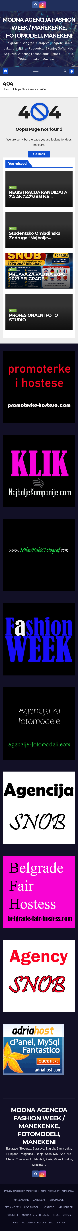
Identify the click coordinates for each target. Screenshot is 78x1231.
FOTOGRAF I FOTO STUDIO (37, 1222)
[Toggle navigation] (36, 71)
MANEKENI (38, 1199)
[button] (65, 71)
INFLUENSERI (65, 1207)
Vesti (15, 1222)
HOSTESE (48, 1207)
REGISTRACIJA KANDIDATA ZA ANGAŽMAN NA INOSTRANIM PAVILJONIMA (38, 197)
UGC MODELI (31, 1207)
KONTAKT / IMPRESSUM (35, 1215)
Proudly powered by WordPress (21, 1190)
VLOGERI (12, 1215)
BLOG (12, 188)
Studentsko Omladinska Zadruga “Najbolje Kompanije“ (34, 238)
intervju (67, 1215)
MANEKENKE (21, 1199)
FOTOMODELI (56, 1199)
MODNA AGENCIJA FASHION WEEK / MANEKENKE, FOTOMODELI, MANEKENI (39, 27)
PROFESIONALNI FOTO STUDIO (33, 317)
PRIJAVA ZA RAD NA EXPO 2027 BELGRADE (37, 276)
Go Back (39, 154)
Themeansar (66, 1190)
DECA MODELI (13, 1207)
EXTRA (61, 1222)
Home (6, 89)
